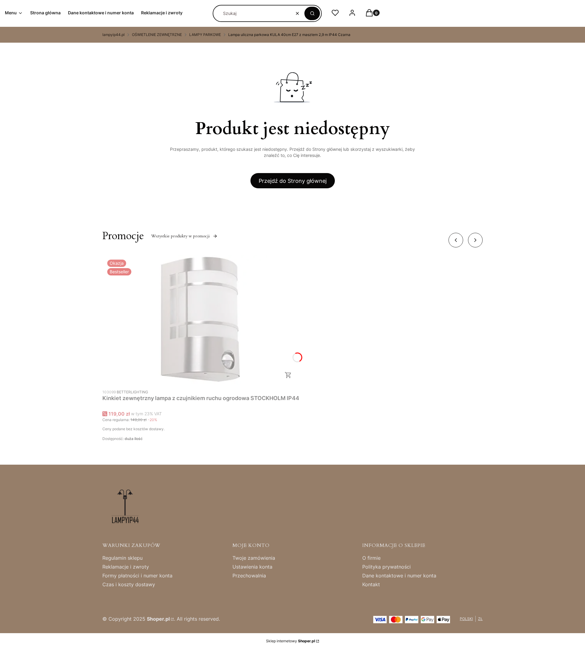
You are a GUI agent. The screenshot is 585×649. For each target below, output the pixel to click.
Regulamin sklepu (122, 558)
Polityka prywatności (386, 567)
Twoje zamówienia (253, 558)
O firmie (371, 558)
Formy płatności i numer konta (137, 576)
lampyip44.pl (113, 34)
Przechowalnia (249, 576)
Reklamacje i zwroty (125, 567)
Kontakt (371, 584)
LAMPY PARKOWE (205, 34)
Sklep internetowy (290, 641)
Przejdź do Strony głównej (293, 181)
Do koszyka (288, 375)
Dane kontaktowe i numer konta (399, 576)
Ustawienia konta (252, 567)
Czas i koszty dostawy (128, 584)
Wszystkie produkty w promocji (180, 236)
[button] (312, 13)
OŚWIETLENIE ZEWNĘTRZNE (157, 34)
